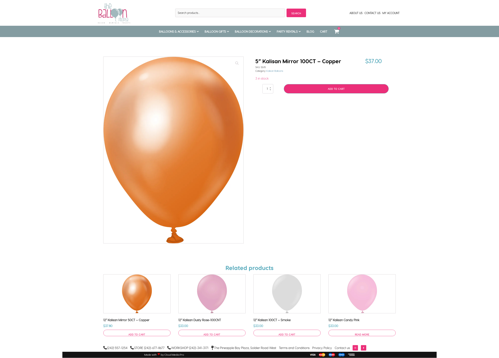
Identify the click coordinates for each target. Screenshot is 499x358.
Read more (362, 334)
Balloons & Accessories (177, 31)
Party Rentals (287, 31)
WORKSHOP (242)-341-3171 (189, 348)
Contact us (342, 348)
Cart (323, 31)
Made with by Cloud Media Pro (164, 354)
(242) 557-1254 (117, 348)
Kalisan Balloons (274, 70)
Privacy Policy (322, 348)
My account (391, 13)
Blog (310, 31)
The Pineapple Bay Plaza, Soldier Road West (245, 348)
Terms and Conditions (294, 348)
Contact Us (372, 13)
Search (296, 13)
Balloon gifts (215, 31)
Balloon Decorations (251, 31)
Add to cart (336, 88)
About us (356, 13)
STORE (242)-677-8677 (149, 348)
